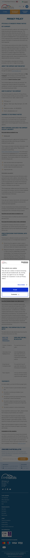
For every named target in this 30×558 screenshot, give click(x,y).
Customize (14, 294)
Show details (21, 284)
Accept (15, 289)
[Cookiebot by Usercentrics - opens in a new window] (21, 262)
